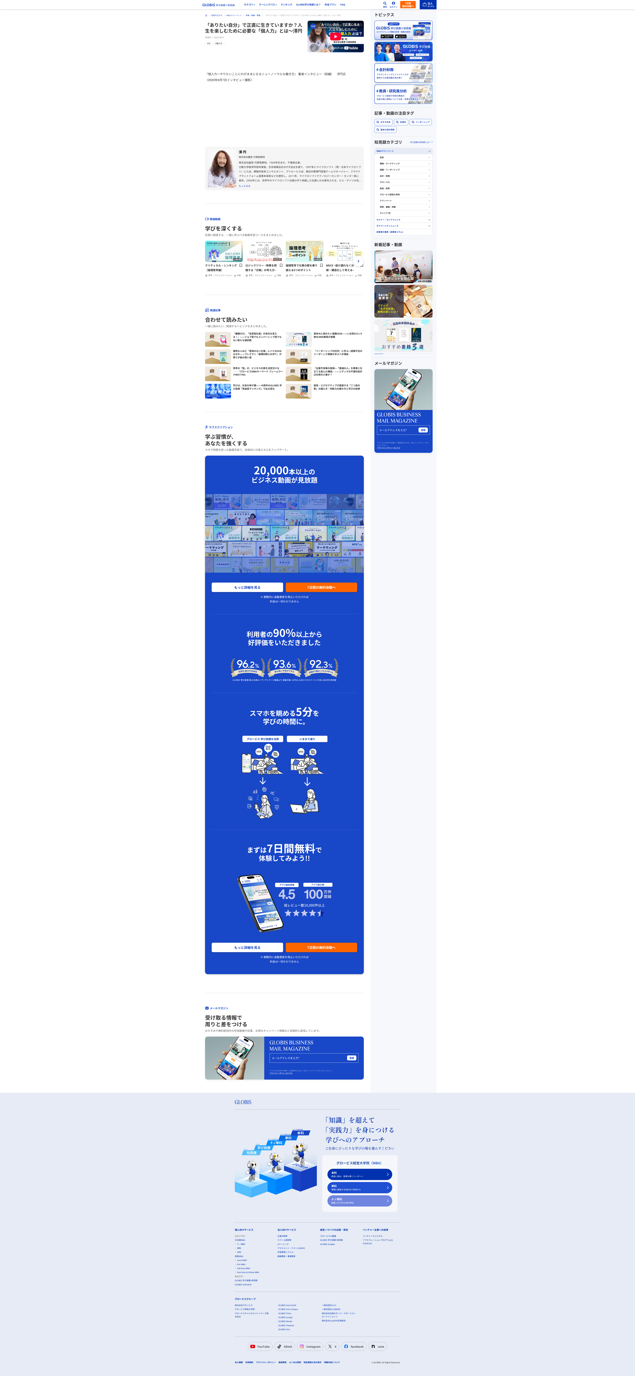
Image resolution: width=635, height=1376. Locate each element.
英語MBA (239, 1256)
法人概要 (239, 1362)
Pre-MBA (241, 1264)
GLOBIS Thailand (286, 1325)
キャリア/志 (385, 213)
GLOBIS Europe (285, 1317)
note (381, 1346)
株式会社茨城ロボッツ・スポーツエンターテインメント (339, 1315)
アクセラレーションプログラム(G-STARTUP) (378, 1242)
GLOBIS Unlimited (243, 1284)
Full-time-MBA (243, 1268)
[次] (358, 261)
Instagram (313, 1346)
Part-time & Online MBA (248, 1272)
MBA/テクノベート (234, 15)
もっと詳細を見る (247, 587)
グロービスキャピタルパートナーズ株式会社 (252, 1315)
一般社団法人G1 (329, 1305)
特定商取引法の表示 (312, 1362)
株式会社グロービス (244, 1305)
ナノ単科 (342, 1200)
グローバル (385, 182)
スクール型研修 (284, 1240)
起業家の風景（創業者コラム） (390, 232)
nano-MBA (242, 1260)
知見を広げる (216, 15)
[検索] (385, 4)
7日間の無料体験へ (321, 587)
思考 (382, 157)
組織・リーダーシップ (390, 169)
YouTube (263, 1346)
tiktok (288, 1346)
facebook (357, 1346)
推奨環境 (282, 1362)
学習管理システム (285, 1252)
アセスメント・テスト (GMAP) (291, 1248)
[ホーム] (206, 15)
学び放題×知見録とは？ (420, 142)
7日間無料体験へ (408, 4)
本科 (347, 1174)
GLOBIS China (284, 1313)
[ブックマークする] (241, 265)
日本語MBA (240, 1240)
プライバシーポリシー (266, 1362)
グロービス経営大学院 (390, 194)
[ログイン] (394, 4)
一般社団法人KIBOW (331, 1309)
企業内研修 (282, 1236)
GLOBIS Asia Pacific (287, 1305)
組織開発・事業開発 (286, 1256)
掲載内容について (332, 1362)
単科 (346, 1187)
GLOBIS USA (284, 1329)
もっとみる (244, 186)
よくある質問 (295, 1362)
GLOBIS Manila (285, 1321)
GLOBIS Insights (327, 1244)
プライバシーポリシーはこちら (281, 1073)
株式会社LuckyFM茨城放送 (334, 1320)
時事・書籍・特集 (253, 15)
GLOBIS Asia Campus (288, 1309)
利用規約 (249, 1362)
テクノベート (386, 200)
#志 (208, 43)
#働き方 (218, 43)
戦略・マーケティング (390, 163)
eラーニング (283, 1244)
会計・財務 (385, 176)
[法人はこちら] (428, 4)
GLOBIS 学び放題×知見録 (246, 1280)
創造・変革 (385, 188)
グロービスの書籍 (328, 1236)
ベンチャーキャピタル (373, 1236)
